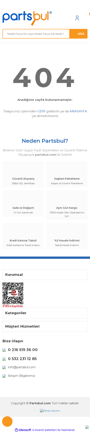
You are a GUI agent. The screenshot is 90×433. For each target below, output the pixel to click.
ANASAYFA (78, 111)
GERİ (41, 111)
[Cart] (85, 18)
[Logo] (27, 18)
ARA (81, 34)
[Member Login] (77, 18)
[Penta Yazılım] (50, 411)
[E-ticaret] (44, 430)
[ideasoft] (23, 430)
